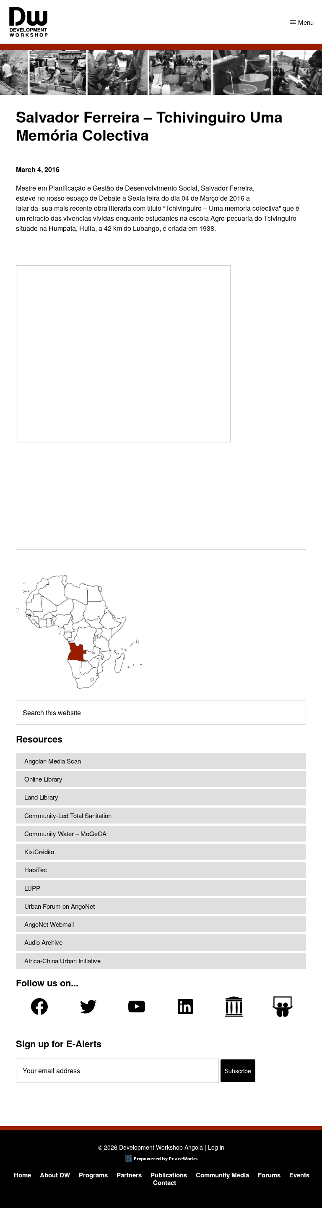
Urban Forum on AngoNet (59, 906)
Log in (216, 1147)
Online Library (43, 778)
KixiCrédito (39, 851)
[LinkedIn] (185, 1006)
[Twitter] (88, 1006)
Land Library (41, 796)
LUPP (32, 888)
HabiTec (35, 869)
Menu (306, 22)
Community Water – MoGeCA (65, 833)
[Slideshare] (283, 1006)
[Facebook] (39, 1006)
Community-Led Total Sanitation (68, 815)
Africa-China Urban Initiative (62, 960)
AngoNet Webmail (49, 924)
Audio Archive (43, 942)
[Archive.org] (234, 1006)
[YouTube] (137, 1006)
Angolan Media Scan (52, 760)
